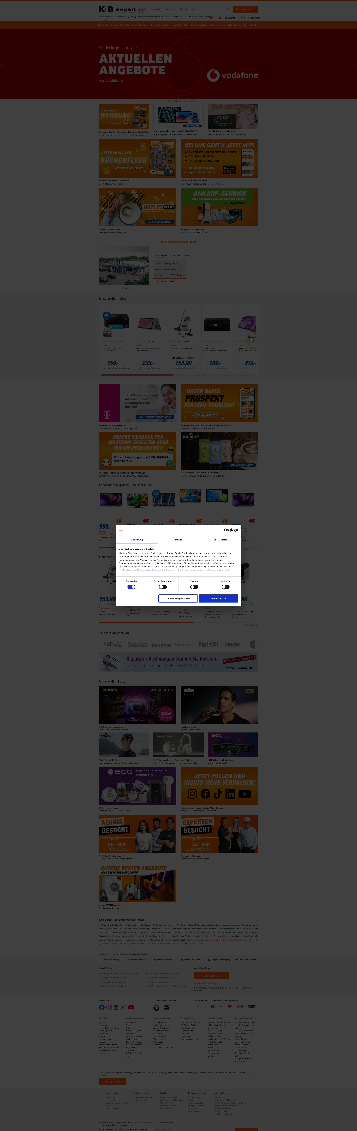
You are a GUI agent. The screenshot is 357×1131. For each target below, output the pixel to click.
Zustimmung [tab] (137, 540)
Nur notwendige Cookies (178, 598)
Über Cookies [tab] (220, 540)
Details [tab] (178, 540)
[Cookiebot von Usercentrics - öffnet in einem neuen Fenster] (226, 530)
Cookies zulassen (218, 598)
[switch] (163, 587)
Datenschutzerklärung (148, 570)
